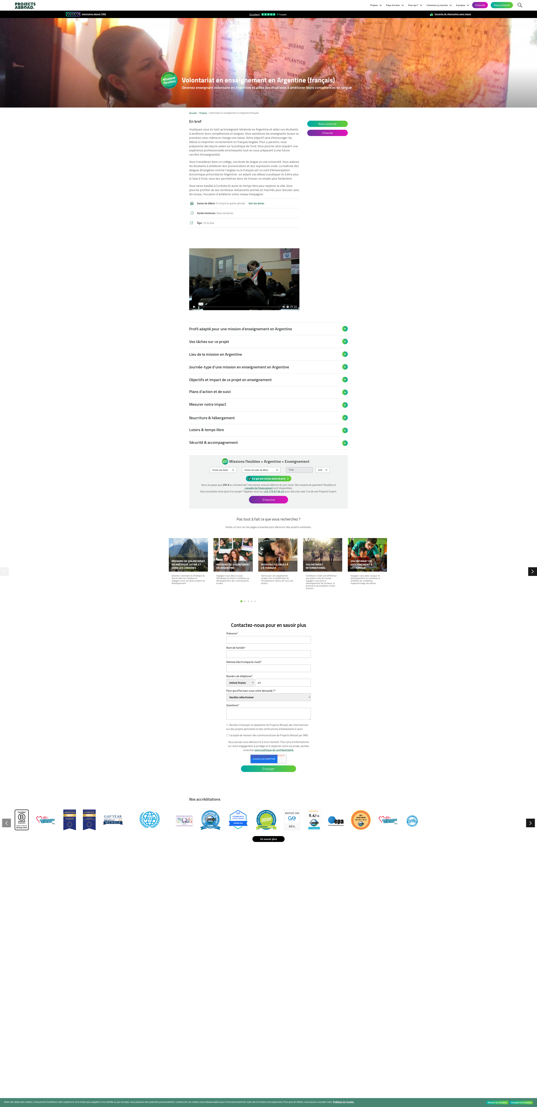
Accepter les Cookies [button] (521, 1102)
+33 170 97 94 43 (273, 491)
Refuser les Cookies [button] (497, 1102)
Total (291, 470)
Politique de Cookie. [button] (343, 1102)
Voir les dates (256, 203)
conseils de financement (259, 488)
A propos (460, 5)
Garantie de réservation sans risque (453, 14)
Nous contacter (502, 5)
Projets (374, 5)
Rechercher (521, 5)
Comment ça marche (437, 5)
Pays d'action (393, 5)
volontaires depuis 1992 (94, 14)
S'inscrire (480, 5)
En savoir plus (268, 839)
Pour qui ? (413, 5)
